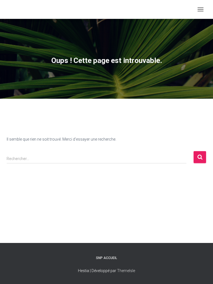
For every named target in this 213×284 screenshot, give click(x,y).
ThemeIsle (126, 270)
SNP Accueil (106, 258)
